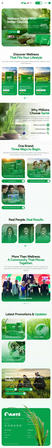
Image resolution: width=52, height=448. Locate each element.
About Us (29, 415)
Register (6, 437)
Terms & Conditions (44, 443)
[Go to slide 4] (28, 44)
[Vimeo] (11, 425)
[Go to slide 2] (24, 44)
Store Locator (30, 417)
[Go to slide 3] (27, 44)
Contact (29, 435)
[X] (5, 425)
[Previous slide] (4, 27)
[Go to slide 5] (28, 303)
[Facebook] (8, 425)
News (28, 419)
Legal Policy (37, 443)
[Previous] (4, 287)
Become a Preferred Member (16, 31)
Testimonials (7, 435)
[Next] (49, 81)
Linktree (29, 437)
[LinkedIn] (20, 425)
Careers (29, 432)
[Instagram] (17, 425)
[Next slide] (47, 27)
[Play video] (9, 233)
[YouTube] (14, 425)
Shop (5, 432)
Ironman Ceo (30, 422)
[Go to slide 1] (23, 44)
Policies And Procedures (32, 424)
